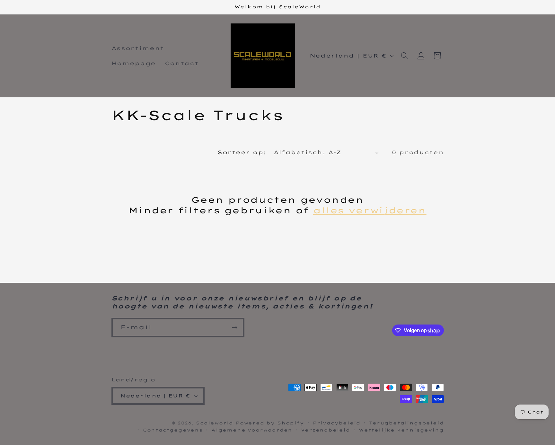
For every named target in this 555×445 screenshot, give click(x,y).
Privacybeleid (336, 422)
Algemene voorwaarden (251, 429)
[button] (404, 56)
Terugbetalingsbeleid (406, 422)
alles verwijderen (370, 210)
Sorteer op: (241, 152)
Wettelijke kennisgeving (401, 429)
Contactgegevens (173, 429)
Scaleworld (214, 422)
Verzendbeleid (325, 429)
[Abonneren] (234, 328)
